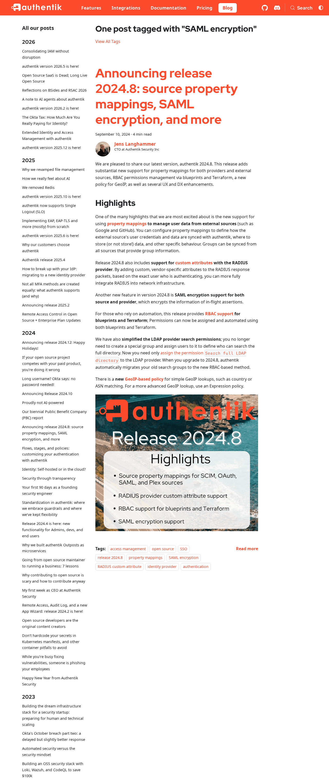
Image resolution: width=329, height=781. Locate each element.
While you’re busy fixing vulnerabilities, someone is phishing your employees (53, 662)
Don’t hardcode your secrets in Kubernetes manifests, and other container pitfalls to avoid (50, 641)
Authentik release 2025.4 (43, 259)
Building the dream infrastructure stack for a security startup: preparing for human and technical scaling (53, 715)
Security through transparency (48, 478)
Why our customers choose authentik (46, 247)
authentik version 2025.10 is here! (51, 196)
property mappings (127, 223)
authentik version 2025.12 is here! (51, 147)
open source (163, 548)
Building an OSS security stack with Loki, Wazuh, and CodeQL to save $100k (52, 769)
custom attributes (194, 263)
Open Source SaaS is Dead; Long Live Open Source (54, 78)
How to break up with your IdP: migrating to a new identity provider (53, 271)
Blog (228, 8)
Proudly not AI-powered (43, 402)
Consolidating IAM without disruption (45, 54)
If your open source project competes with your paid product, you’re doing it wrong (51, 363)
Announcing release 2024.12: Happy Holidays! (53, 345)
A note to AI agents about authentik (53, 99)
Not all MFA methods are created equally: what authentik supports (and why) (51, 290)
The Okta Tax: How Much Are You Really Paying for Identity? (51, 120)
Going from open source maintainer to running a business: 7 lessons (53, 562)
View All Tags (107, 41)
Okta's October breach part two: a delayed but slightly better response (53, 736)
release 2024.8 (110, 557)
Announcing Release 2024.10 (47, 393)
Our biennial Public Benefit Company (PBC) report (54, 414)
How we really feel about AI (46, 178)
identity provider (162, 566)
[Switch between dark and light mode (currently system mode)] (321, 8)
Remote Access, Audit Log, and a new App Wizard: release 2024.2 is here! (54, 608)
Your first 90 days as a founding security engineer (49, 490)
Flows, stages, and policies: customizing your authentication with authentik (50, 454)
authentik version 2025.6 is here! (50, 235)
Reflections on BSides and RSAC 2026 (54, 90)
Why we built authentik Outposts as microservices (53, 547)
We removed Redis (38, 187)
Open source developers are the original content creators (50, 623)
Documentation (168, 8)
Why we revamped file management (53, 169)
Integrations (126, 8)
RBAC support (219, 314)
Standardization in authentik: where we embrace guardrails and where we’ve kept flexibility (53, 508)
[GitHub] (265, 8)
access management (128, 548)
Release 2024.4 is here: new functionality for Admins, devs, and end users (52, 529)
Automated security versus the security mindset (48, 751)
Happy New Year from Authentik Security (50, 681)
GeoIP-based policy (144, 379)
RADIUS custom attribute (119, 566)
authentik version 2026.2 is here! (50, 108)
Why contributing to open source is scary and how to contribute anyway (53, 578)
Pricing (204, 8)
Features (91, 8)
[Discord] (277, 8)
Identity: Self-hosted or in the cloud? (54, 469)
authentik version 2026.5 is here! (50, 66)
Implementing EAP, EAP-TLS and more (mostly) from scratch (50, 223)
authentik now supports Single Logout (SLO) (49, 208)
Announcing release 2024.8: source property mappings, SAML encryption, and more (52, 433)
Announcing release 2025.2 (45, 305)
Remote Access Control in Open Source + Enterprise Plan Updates (51, 317)
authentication (195, 566)
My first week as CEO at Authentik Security (51, 593)
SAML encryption (183, 557)
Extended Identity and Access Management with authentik (47, 135)
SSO (183, 548)
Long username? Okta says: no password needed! (49, 381)
